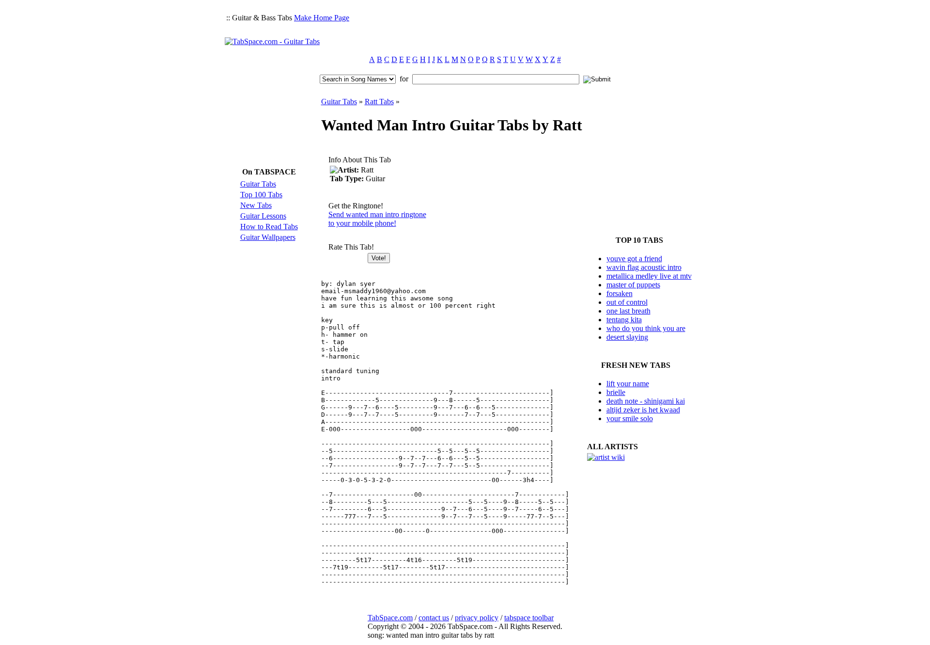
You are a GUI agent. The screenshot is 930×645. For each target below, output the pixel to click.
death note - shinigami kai (645, 401)
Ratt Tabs (379, 101)
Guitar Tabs (258, 184)
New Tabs (256, 205)
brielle (615, 392)
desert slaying (627, 337)
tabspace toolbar (529, 618)
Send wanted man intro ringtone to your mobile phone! (377, 218)
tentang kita (624, 319)
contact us (433, 618)
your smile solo (629, 418)
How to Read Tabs (269, 226)
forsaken (619, 293)
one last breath (628, 311)
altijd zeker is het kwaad (643, 410)
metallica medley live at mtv (649, 276)
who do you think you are (645, 328)
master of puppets (633, 285)
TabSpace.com (390, 618)
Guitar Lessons (263, 216)
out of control (627, 302)
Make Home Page (321, 18)
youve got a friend (634, 258)
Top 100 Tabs (261, 194)
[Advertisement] (529, 27)
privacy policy (476, 618)
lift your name (627, 383)
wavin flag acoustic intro (644, 267)
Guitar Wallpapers (267, 237)
